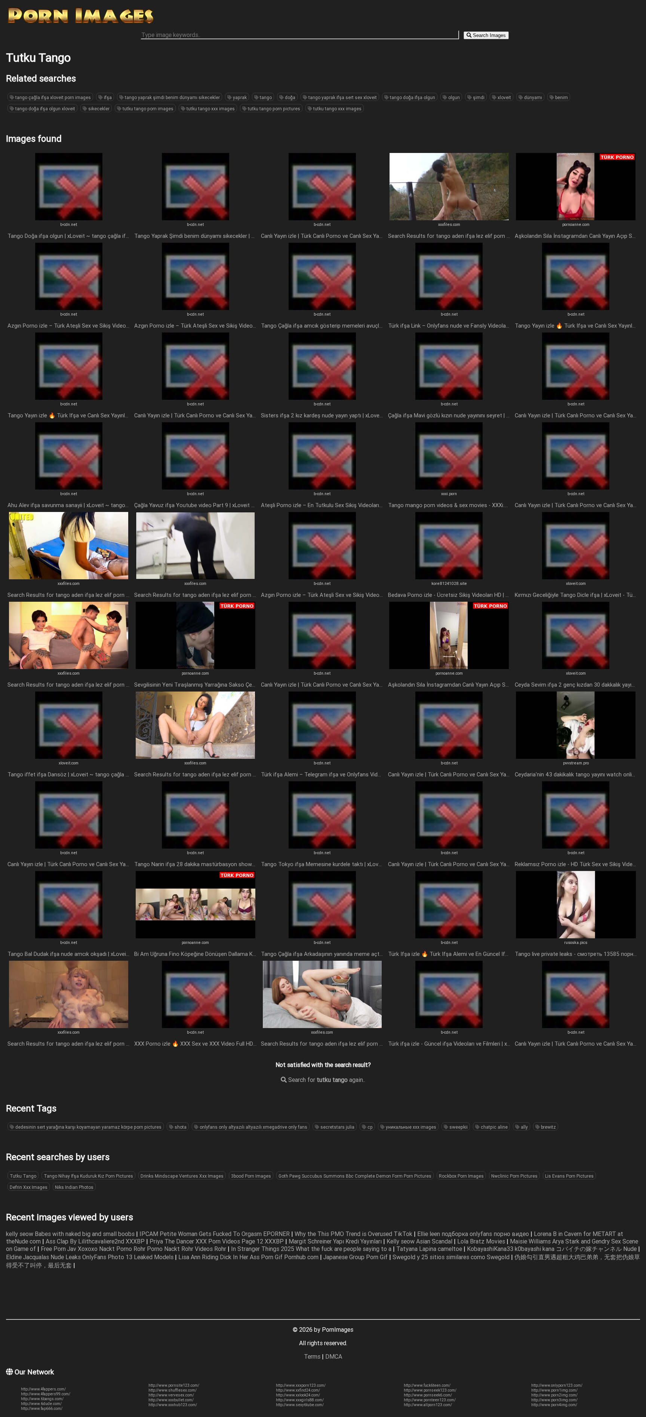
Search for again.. (326, 1079)
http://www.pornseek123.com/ (430, 1390)
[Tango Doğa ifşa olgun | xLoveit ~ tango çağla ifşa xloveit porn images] (68, 218)
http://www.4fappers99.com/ (45, 1394)
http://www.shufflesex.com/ (172, 1390)
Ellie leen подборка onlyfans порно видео (473, 1233)
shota (180, 1127)
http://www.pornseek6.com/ (428, 1395)
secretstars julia (336, 1127)
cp (369, 1127)
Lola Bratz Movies (482, 1241)
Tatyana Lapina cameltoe (430, 1248)
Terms (312, 1356)
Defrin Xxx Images (28, 1187)
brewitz (548, 1127)
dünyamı (532, 97)
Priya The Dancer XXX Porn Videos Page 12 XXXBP (217, 1241)
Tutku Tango (23, 1176)
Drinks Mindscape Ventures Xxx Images (182, 1176)
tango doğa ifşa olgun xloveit (44, 108)
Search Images (488, 35)
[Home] (81, 23)
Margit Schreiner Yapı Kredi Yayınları (336, 1241)
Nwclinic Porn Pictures (514, 1176)
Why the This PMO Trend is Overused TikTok (354, 1233)
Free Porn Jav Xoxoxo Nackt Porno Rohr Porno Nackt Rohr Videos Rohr (134, 1248)
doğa (289, 97)
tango (265, 97)
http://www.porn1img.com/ (554, 1390)
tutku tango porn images (147, 108)
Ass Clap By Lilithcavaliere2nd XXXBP (96, 1241)
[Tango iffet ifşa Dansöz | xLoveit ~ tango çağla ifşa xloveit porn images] (68, 756)
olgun (453, 97)
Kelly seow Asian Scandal (420, 1241)
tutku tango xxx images (210, 108)
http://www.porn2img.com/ (554, 1395)
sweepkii (458, 1127)
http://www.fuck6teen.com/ (427, 1385)
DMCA (333, 1356)
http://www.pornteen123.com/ (430, 1400)
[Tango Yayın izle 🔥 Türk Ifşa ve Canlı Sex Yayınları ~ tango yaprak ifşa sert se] (575, 308)
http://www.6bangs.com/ (42, 1398)
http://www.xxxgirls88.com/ (300, 1400)
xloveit (503, 97)
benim (561, 97)
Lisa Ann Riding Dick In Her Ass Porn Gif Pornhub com (249, 1257)
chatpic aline (494, 1127)
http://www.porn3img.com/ (554, 1400)
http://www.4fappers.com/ (43, 1389)
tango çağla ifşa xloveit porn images (52, 97)
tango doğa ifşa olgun (412, 97)
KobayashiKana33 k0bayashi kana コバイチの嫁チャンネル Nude (552, 1248)
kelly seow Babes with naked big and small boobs (71, 1233)
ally (524, 1127)
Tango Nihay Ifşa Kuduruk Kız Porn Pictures (88, 1176)
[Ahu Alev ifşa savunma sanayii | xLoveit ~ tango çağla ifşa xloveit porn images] (68, 487)
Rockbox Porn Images (461, 1176)
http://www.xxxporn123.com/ (301, 1385)
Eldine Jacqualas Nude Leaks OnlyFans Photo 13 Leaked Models (90, 1257)
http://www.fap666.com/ (41, 1408)
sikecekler (98, 108)
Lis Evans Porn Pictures (569, 1176)
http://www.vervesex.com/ (171, 1395)
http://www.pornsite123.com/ (173, 1385)
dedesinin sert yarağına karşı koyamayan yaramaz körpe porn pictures (88, 1127)
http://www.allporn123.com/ (428, 1404)
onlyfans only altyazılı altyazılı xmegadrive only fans (253, 1127)
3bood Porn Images (251, 1176)
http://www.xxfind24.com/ (298, 1390)
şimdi (478, 97)
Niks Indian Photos (74, 1187)
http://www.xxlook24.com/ (298, 1395)
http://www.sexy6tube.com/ (300, 1404)
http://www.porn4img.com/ (554, 1404)
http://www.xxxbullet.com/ (171, 1400)
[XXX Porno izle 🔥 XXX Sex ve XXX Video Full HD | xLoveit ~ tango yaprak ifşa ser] (195, 1026)
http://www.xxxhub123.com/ (172, 1404)
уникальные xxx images (410, 1127)
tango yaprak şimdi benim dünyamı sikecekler (172, 97)
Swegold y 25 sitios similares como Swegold (452, 1257)
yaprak (239, 97)
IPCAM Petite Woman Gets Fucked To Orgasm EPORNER (215, 1233)
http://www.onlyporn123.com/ (556, 1385)
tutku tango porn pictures (273, 108)
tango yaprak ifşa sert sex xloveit (342, 97)
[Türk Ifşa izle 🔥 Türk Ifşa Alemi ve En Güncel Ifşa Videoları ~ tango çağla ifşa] (449, 936)
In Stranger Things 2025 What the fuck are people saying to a (312, 1248)
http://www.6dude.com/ (41, 1403)
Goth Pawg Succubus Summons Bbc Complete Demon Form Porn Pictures (355, 1176)
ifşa (107, 97)
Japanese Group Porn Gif (356, 1257)
